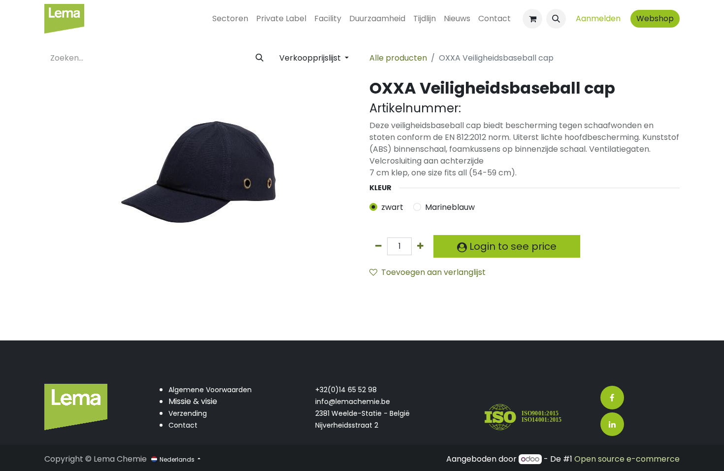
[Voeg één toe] (420, 246)
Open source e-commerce (627, 459)
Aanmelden (598, 18)
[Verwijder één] (378, 246)
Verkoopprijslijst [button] (311, 58)
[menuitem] (230, 19)
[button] (556, 19)
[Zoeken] (259, 58)
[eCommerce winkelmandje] (532, 19)
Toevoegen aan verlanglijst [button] (433, 272)
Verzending (187, 413)
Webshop (655, 18)
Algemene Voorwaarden (210, 390)
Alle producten (398, 58)
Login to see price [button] (512, 246)
